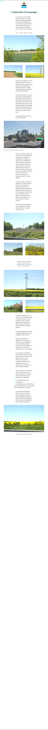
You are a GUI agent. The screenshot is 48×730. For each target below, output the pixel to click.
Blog (24, 5)
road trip (24, 7)
